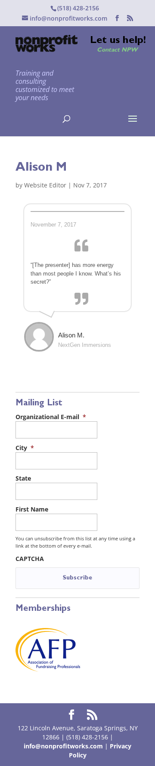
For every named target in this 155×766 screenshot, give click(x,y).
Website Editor (45, 185)
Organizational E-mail (51, 417)
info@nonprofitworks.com (63, 746)
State (23, 478)
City (25, 448)
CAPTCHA (30, 559)
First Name (32, 509)
